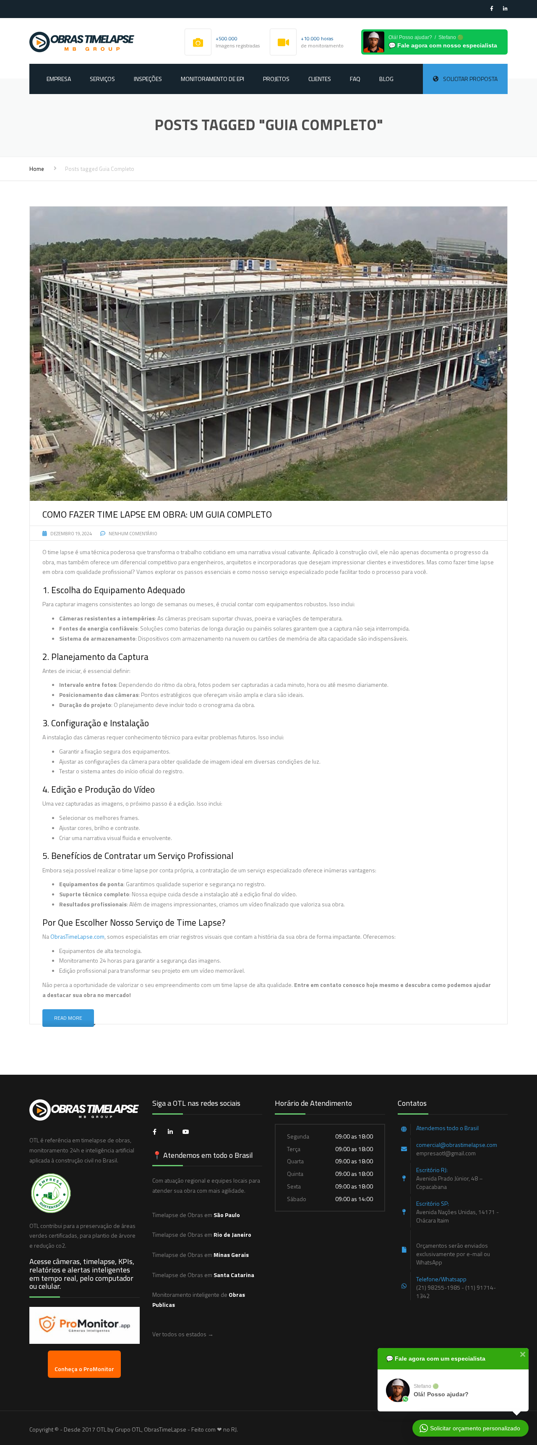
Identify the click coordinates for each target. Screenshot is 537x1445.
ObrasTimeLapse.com (77, 936)
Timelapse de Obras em (196, 1214)
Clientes (319, 78)
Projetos (276, 78)
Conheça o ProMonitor (84, 1368)
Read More (68, 1018)
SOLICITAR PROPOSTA (470, 78)
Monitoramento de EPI (212, 78)
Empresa (59, 78)
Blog (386, 78)
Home (36, 169)
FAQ (355, 78)
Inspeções (148, 78)
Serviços (102, 78)
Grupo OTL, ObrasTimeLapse (150, 1429)
